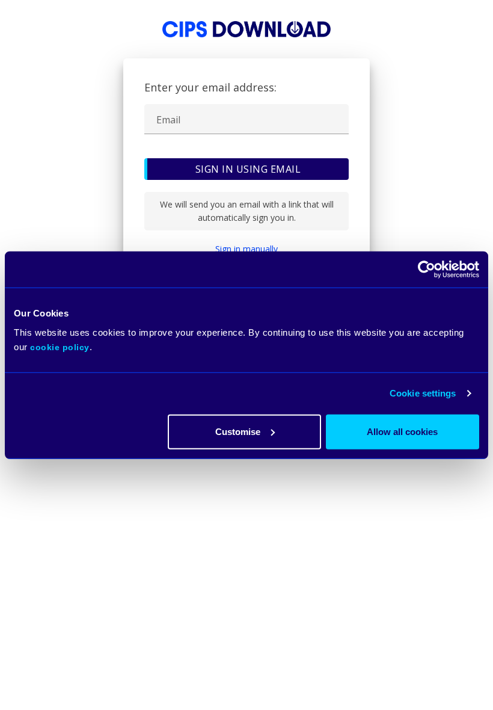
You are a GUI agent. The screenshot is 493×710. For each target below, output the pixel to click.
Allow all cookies (402, 431)
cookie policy (60, 346)
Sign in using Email (248, 169)
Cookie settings (423, 393)
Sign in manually (246, 249)
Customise (237, 431)
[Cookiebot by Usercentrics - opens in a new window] (426, 270)
